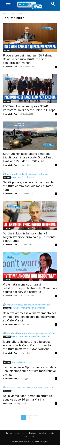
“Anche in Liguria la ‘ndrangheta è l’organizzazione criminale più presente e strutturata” (29, 237)
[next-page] (35, 417)
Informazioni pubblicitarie (25, 433)
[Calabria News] (30, 5)
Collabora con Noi (46, 433)
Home (5, 13)
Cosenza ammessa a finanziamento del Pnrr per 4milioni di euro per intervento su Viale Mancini (29, 316)
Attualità (7, 50)
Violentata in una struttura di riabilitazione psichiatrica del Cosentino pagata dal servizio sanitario (30, 288)
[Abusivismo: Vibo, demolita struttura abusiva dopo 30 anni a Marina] (30, 389)
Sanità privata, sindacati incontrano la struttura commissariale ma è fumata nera (28, 186)
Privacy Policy (30, 436)
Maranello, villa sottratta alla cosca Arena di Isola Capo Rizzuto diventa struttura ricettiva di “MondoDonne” (27, 345)
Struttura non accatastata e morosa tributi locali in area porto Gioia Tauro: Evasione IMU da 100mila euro (28, 157)
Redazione (7, 403)
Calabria (7, 149)
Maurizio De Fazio (10, 67)
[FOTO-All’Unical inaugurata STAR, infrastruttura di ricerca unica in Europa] (30, 88)
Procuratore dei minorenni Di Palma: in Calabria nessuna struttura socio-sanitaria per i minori (29, 59)
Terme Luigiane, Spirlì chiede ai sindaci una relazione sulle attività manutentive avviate (29, 370)
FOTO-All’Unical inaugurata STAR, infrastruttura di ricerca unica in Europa (29, 108)
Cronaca (7, 391)
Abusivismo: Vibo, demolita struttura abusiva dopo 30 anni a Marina (27, 397)
